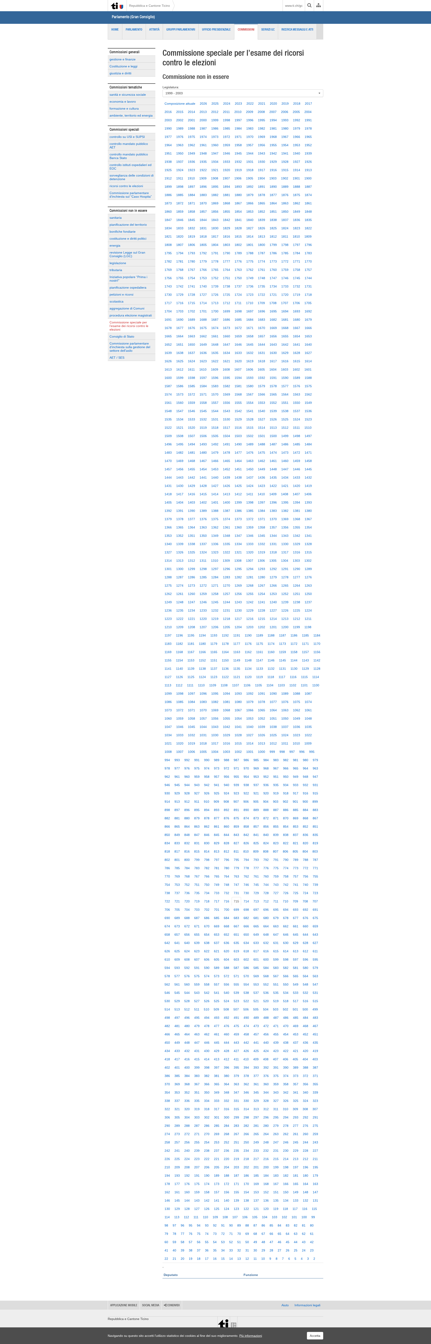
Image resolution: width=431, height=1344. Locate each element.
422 (285, 1051)
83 (287, 1225)
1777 (226, 261)
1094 (226, 693)
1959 (226, 145)
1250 (308, 594)
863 (197, 826)
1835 (308, 220)
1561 (168, 403)
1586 (179, 386)
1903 (273, 178)
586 (246, 968)
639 (197, 943)
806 (285, 851)
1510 (308, 427)
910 (206, 801)
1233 (203, 610)
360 (266, 1084)
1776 (238, 261)
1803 (226, 245)
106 (245, 1217)
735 (197, 893)
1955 (273, 145)
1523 (308, 419)
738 (167, 893)
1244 (226, 602)
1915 (284, 170)
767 (197, 876)
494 (206, 1017)
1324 (203, 552)
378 (246, 1076)
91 (223, 1225)
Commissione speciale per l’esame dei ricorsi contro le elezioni (129, 326)
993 (177, 760)
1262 (168, 594)
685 (216, 918)
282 (246, 1125)
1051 (273, 718)
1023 (296, 735)
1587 (168, 386)
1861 (308, 203)
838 (285, 835)
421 (295, 1051)
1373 (238, 519)
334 (206, 1101)
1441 (203, 477)
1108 (224, 685)
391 (276, 1067)
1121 (236, 677)
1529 (238, 419)
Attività (154, 29)
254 (206, 1142)
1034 (168, 735)
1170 (316, 643)
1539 (273, 411)
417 (177, 1059)
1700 (214, 311)
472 (266, 1026)
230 (285, 1150)
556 (226, 984)
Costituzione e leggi (123, 66)
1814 (249, 236)
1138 (202, 668)
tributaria (116, 270)
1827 (249, 228)
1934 (214, 162)
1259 (203, 594)
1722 (261, 294)
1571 (203, 394)
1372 (249, 519)
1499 (284, 436)
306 (167, 1117)
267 (236, 1134)
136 (266, 1200)
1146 (271, 660)
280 (266, 1125)
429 (216, 1051)
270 (206, 1134)
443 (236, 1042)
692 (305, 909)
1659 (238, 336)
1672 (238, 328)
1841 (238, 220)
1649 (203, 344)
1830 (214, 228)
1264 (296, 585)
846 (206, 835)
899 (315, 801)
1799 (273, 245)
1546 (191, 411)
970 (246, 768)
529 (177, 1001)
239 (197, 1150)
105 (254, 1217)
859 (236, 826)
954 (246, 776)
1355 (296, 527)
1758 (296, 270)
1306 (261, 560)
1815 (238, 236)
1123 (213, 677)
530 (167, 1001)
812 (226, 851)
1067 (238, 710)
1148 (248, 660)
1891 (261, 186)
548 (305, 984)
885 (295, 810)
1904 (261, 178)
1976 (179, 137)
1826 (261, 228)
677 (295, 918)
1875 (296, 195)
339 (315, 1092)
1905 (249, 178)
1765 (214, 270)
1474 (273, 452)
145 (177, 1200)
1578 (273, 386)
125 (216, 1209)
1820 (179, 236)
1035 (308, 727)
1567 (249, 394)
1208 (191, 627)
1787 (261, 253)
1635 (214, 353)
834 (167, 843)
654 (206, 934)
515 (315, 1001)
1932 (238, 162)
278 (285, 1125)
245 (295, 1142)
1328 (308, 544)
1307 (249, 560)
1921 (214, 170)
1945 (238, 153)
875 (236, 818)
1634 (226, 353)
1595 (226, 378)
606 (206, 959)
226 (167, 1159)
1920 (226, 170)
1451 (238, 469)
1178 (225, 643)
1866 (249, 203)
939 (236, 785)
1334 (238, 544)
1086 (168, 702)
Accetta (315, 1335)
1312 (191, 560)
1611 (191, 369)
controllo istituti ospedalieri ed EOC (131, 166)
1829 (226, 228)
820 (305, 843)
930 (167, 793)
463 (197, 1034)
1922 (203, 170)
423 (276, 1051)
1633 (238, 353)
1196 (179, 635)
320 (187, 1109)
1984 (238, 128)
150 (285, 1192)
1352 (179, 535)
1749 (249, 278)
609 (177, 959)
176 (187, 1184)
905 (256, 801)
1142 (316, 660)
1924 (179, 170)
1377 (191, 519)
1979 (296, 128)
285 (216, 1125)
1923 (191, 170)
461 (216, 1034)
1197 (168, 635)
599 (276, 959)
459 (236, 1034)
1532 (203, 419)
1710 (249, 303)
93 (207, 1225)
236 (226, 1150)
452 (305, 1034)
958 (206, 776)
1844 (203, 220)
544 (187, 993)
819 (315, 843)
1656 (273, 336)
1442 (191, 477)
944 (187, 785)
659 (315, 926)
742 (285, 884)
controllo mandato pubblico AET (129, 145)
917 (295, 793)
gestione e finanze (123, 59)
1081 (226, 702)
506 (246, 1009)
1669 (273, 328)
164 (305, 1184)
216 (266, 1159)
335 (197, 1101)
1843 (214, 220)
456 (266, 1034)
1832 (191, 228)
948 (305, 776)
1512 (284, 427)
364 (226, 1084)
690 (167, 918)
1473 (284, 452)
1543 (226, 411)
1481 (191, 452)
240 (187, 1150)
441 (256, 1042)
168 (266, 1184)
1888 (296, 186)
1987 (203, 128)
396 (226, 1067)
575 (197, 976)
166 (285, 1184)
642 (167, 943)
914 (167, 801)
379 (236, 1076)
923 (236, 793)
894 (206, 810)
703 (197, 909)
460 (226, 1034)
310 (285, 1109)
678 (285, 918)
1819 (191, 236)
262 (285, 1134)
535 (276, 993)
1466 (214, 461)
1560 (179, 403)
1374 (226, 519)
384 (187, 1076)
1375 (214, 519)
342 (285, 1092)
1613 (168, 369)
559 (197, 984)
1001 (249, 752)
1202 (261, 627)
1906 (238, 178)
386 (167, 1076)
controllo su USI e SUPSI (127, 137)
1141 (168, 668)
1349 (214, 535)
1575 (308, 386)
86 (263, 1225)
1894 (226, 186)
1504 (226, 436)
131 (315, 1200)
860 (226, 826)
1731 (308, 286)
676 (305, 918)
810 (246, 851)
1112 (179, 685)
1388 (214, 511)
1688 (203, 319)
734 (206, 893)
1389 (203, 511)
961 (177, 776)
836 (305, 835)
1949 (191, 153)
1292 (273, 569)
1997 (238, 120)
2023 (238, 103)
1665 (168, 336)
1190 (248, 635)
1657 (261, 336)
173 (216, 1184)
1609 (214, 369)
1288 (168, 577)
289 (177, 1125)
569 (256, 976)
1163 (236, 652)
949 (295, 776)
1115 (304, 677)
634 (246, 943)
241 (177, 1150)
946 (167, 785)
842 (246, 835)
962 (167, 776)
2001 (191, 120)
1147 (259, 660)
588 (226, 968)
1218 (226, 619)
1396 (273, 502)
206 (206, 1167)
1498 (296, 436)
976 (187, 768)
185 (256, 1175)
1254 (261, 594)
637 (216, 943)
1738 (226, 286)
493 (216, 1017)
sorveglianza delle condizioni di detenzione (132, 177)
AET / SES (117, 357)
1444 (168, 477)
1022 (308, 735)
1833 (179, 228)
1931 (249, 162)
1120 (248, 677)
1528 (249, 419)
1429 (191, 486)
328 (266, 1101)
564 (305, 976)
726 (285, 893)
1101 (304, 685)
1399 (238, 502)
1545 (203, 411)
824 (266, 843)
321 (177, 1109)
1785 (284, 253)
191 (197, 1175)
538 (246, 993)
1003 (226, 752)
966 (285, 768)
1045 (191, 727)
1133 (259, 668)
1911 (179, 178)
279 (276, 1125)
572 (226, 976)
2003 (168, 120)
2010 (238, 112)
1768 (179, 270)
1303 (296, 560)
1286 (191, 577)
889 (256, 810)
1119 (259, 677)
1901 (296, 178)
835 (315, 835)
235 (236, 1150)
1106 (247, 685)
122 (246, 1209)
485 (295, 1017)
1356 (284, 527)
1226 (284, 610)
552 (266, 984)
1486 (284, 444)
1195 (190, 635)
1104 (269, 685)
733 (216, 893)
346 (246, 1092)
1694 (284, 311)
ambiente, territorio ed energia (131, 115)
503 (275, 1009)
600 (266, 959)
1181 (190, 643)
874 (246, 818)
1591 (273, 378)
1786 (273, 253)
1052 (261, 718)
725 (295, 893)
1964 (168, 145)
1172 (293, 643)
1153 (190, 660)
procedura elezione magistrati (131, 315)
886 (285, 810)
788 (305, 860)
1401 (214, 502)
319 (197, 1109)
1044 (203, 727)
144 (187, 1200)
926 (206, 793)
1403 (191, 502)
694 (285, 909)
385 (177, 1076)
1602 (296, 369)
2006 (284, 112)
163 (315, 1184)
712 (266, 901)
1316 (296, 552)
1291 (284, 569)
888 (266, 810)
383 (197, 1076)
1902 (284, 178)
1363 (203, 527)
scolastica (116, 301)
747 (236, 884)
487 (276, 1017)
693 (295, 909)
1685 (238, 319)
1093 (238, 693)
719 (197, 901)
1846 (179, 220)
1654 (296, 336)
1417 (179, 494)
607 (197, 959)
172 (226, 1184)
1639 (168, 353)
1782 (168, 261)
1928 (284, 162)
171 (236, 1184)
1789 (238, 253)
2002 (179, 120)
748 (226, 884)
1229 (249, 610)
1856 (214, 211)
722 (167, 901)
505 (256, 1009)
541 (216, 993)
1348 (226, 535)
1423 (261, 486)
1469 (179, 461)
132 (305, 1200)
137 (256, 1200)
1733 (284, 286)
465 (177, 1034)
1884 (191, 195)
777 (256, 868)
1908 (214, 178)
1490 (238, 444)
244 (305, 1142)
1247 (191, 602)
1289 (308, 569)
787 (315, 860)
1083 (203, 702)
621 (216, 951)
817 (177, 851)
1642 (284, 344)
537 (256, 993)
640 (187, 943)
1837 (284, 220)
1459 (296, 461)
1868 (226, 203)
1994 (273, 120)
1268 (249, 585)
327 (276, 1101)
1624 (191, 361)
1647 (226, 344)
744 (266, 884)
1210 (168, 627)
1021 (168, 743)
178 (167, 1184)
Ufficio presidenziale (216, 29)
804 (305, 851)
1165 (213, 652)
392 (266, 1067)
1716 (179, 303)
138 (246, 1200)
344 (266, 1092)
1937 (179, 162)
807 (275, 851)
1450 (249, 469)
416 (187, 1059)
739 (315, 884)
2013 (203, 112)
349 (216, 1092)
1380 (308, 511)
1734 (273, 286)
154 (246, 1192)
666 (246, 926)
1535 (168, 419)
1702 (191, 311)
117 (295, 1209)
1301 (168, 569)
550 (285, 984)
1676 (191, 328)
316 (226, 1109)
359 (276, 1084)
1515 (249, 427)
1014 (249, 743)
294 (285, 1117)
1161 (259, 652)
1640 (308, 344)
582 (285, 968)
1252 (284, 594)
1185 (305, 635)
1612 (179, 369)
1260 (191, 594)
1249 (168, 602)
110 (205, 1217)
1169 (168, 652)
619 (236, 951)
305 (177, 1117)
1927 (296, 162)
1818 (203, 236)
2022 (250, 103)
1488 (261, 444)
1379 (168, 519)
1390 (191, 511)
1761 (261, 270)
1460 (284, 461)
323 (315, 1101)
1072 (179, 710)
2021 (261, 103)
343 (276, 1092)
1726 (214, 294)
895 (197, 810)
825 (256, 843)
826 (246, 843)
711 (275, 901)
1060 (168, 718)
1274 (179, 585)
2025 (215, 103)
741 (295, 884)
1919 (238, 170)
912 (187, 801)
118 (285, 1209)
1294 (249, 569)
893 (216, 810)
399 (197, 1067)
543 (197, 993)
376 (266, 1076)
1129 (305, 668)
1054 (238, 718)
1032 (191, 735)
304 (187, 1117)
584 (266, 968)
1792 (203, 253)
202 (246, 1167)
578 (167, 976)
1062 (296, 710)
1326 (179, 552)
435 (315, 1042)
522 (246, 1001)
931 (315, 785)
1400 (226, 502)
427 (236, 1051)
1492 (214, 444)
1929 (273, 162)
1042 (226, 727)
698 (246, 909)
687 (197, 918)
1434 (284, 477)
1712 (226, 303)
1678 (168, 328)
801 (177, 860)
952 (266, 776)
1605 (261, 369)
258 (167, 1142)
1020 (179, 743)
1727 (203, 294)
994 (167, 760)
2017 (308, 103)
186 (246, 1175)
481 (177, 1026)
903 (275, 801)
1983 (249, 128)
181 (295, 1175)
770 (167, 876)
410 (246, 1059)
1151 (213, 660)
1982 (261, 128)
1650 (191, 344)
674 (167, 926)
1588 (308, 378)
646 (285, 934)
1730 (168, 294)
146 (167, 1200)
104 (264, 1217)
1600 (168, 378)
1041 (238, 727)
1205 (226, 627)
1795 (168, 253)
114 (167, 1217)
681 (256, 918)
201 (256, 1167)
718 (206, 901)
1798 (284, 245)
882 (167, 818)
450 (167, 1042)
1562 (308, 394)
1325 (191, 552)
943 (197, 785)
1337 (203, 544)
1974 (203, 137)
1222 (179, 619)
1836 (296, 220)
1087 (308, 693)
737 (177, 893)
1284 (214, 577)
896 (187, 810)
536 (266, 993)
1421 (284, 486)
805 (295, 851)
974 (206, 768)
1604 (273, 369)
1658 (249, 336)
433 (177, 1051)
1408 (284, 494)
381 (216, 1076)
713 (256, 901)
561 (177, 984)
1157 (305, 652)
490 (246, 1017)
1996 (249, 120)
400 (187, 1067)
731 (236, 893)
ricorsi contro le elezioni (126, 186)
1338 (191, 544)
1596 (214, 378)
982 (285, 760)
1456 (179, 469)
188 (226, 1175)
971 (236, 768)
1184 (316, 635)
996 (302, 752)
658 (167, 934)
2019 (285, 103)
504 (265, 1009)
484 (305, 1017)
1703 (179, 311)
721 (177, 901)
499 (315, 1009)
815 (197, 851)
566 (285, 976)
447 (197, 1042)
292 (305, 1117)
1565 (273, 394)
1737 (238, 286)
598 (285, 959)
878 (206, 818)
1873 (168, 203)
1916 (273, 170)
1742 (179, 286)
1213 (284, 619)
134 (285, 1200)
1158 (293, 652)
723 (315, 893)
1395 (284, 502)
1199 (296, 627)
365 (216, 1084)
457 (256, 1034)
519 (276, 1001)
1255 (249, 594)
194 (167, 1175)
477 (216, 1026)
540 (226, 993)
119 (275, 1209)
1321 (238, 552)
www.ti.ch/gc (294, 5)
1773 (273, 261)
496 (187, 1017)
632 (266, 943)
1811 (284, 236)
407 (275, 1059)
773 (295, 868)
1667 (296, 328)
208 (187, 1167)
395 (236, 1067)
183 (276, 1175)
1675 (203, 328)
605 (216, 959)
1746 (284, 278)
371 (315, 1076)
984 (266, 760)
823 (276, 843)
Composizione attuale (180, 103)
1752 (214, 278)
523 (236, 1001)
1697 (249, 311)
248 (266, 1142)
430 (206, 1051)
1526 (273, 419)
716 (226, 901)
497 (177, 1017)
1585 (191, 386)
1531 (214, 419)
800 (187, 860)
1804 (214, 245)
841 (256, 835)
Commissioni (246, 29)
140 (226, 1200)
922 (246, 793)
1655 (284, 336)
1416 (191, 494)
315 (236, 1109)
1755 (179, 278)
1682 (273, 319)
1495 (179, 444)
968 (266, 768)
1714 (203, 303)
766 (206, 876)
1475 (261, 452)
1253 (273, 594)
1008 (168, 752)
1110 (201, 685)
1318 (273, 552)
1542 (238, 411)
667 (236, 926)
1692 (308, 311)
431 (197, 1051)
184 (266, 1175)
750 (206, 884)
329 (256, 1101)
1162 (248, 652)
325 (295, 1101)
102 (284, 1217)
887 (276, 810)
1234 (191, 610)
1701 (203, 311)
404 (305, 1059)
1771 (296, 261)
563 (315, 976)
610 (167, 959)
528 (187, 1001)
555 (236, 984)
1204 (238, 627)
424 (266, 1051)
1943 (261, 153)
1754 (191, 278)
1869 (214, 203)
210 (167, 1167)
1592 (261, 378)
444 (226, 1042)
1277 (296, 577)
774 (285, 868)
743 (276, 884)
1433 (296, 477)
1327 (168, 552)
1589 (296, 378)
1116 (293, 677)
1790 (226, 253)
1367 (308, 519)
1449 (261, 469)
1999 (214, 120)
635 (236, 943)
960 (187, 776)
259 (315, 1134)
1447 (284, 469)
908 (226, 801)
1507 (191, 436)
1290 (296, 569)
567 (276, 976)
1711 (238, 303)
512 (187, 1009)
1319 (261, 552)
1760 (273, 270)
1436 (261, 477)
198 (285, 1167)
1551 (284, 403)
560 (187, 984)
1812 (273, 236)
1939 (308, 153)
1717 (168, 303)
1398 (249, 502)
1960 (214, 145)
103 (274, 1217)
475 (236, 1026)
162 (167, 1192)
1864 (273, 203)
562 (167, 984)
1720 (284, 294)
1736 (249, 286)
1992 (296, 120)
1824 (284, 228)
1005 (203, 752)
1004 (214, 752)
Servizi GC (268, 29)
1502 (249, 436)
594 (167, 968)
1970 (249, 137)
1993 (284, 120)
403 (315, 1059)
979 (315, 760)
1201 (273, 627)
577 (177, 976)
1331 (273, 544)
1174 (271, 643)
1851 (273, 211)
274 (167, 1134)
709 (295, 901)
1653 (308, 336)
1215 (261, 619)
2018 (296, 103)
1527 (261, 419)
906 (246, 801)
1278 (284, 577)
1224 (308, 610)
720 (187, 901)
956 (226, 776)
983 (276, 760)
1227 (273, 610)
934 (285, 785)
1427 (214, 486)
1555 (238, 403)
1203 (249, 627)
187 (236, 1175)
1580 (249, 386)
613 (295, 951)
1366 (168, 527)
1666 (308, 328)
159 (197, 1192)
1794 (179, 253)
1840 (249, 220)
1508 (179, 436)
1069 (214, 710)
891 (236, 810)
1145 (282, 660)
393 (256, 1067)
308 (305, 1109)
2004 (308, 112)
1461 (273, 461)
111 (196, 1217)
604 (226, 959)
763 (236, 876)
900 (305, 801)
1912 (168, 178)
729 (256, 893)
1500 (273, 436)
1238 (296, 602)
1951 (168, 153)
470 (285, 1026)
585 (256, 968)
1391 (179, 511)
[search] (309, 5)
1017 (214, 743)
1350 (203, 535)
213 (295, 1159)
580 (305, 968)
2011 (226, 112)
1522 (168, 427)
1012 (273, 743)
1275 (168, 585)
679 (276, 918)
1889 (284, 186)
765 (216, 876)
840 (266, 835)
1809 (308, 236)
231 (276, 1150)
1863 (284, 203)
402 (167, 1067)
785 (177, 868)
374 (285, 1076)
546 (167, 993)
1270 (226, 585)
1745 (296, 278)
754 (167, 884)
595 (315, 959)
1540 (261, 411)
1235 (179, 610)
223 (197, 1159)
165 (295, 1184)
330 (246, 1101)
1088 (296, 693)
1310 (214, 560)
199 (276, 1167)
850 (167, 835)
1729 (179, 294)
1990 (168, 128)
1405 (168, 502)
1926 (308, 162)
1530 (226, 419)
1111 (190, 685)
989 (216, 760)
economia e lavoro (123, 101)
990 (206, 760)
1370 (273, 519)
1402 (203, 502)
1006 (191, 752)
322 (167, 1109)
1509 (168, 436)
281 (256, 1125)
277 (295, 1125)
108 (225, 1217)
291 (315, 1117)
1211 (308, 619)
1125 (190, 677)
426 (246, 1051)
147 (315, 1192)
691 (315, 909)
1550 (296, 403)
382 (206, 1076)
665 (256, 926)
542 (206, 993)
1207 (203, 627)
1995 (261, 120)
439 (276, 1042)
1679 (308, 319)
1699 (226, 311)
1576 (296, 386)
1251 (296, 594)
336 (187, 1101)
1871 (191, 203)
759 (276, 876)
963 (315, 768)
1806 (191, 245)
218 (246, 1159)
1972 (226, 137)
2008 (261, 112)
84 (279, 1225)
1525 (284, 419)
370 (167, 1084)
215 (276, 1159)
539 (236, 993)
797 (216, 860)
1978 (308, 128)
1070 (203, 710)
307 (315, 1109)
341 (295, 1092)
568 (266, 976)
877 (216, 818)
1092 (249, 693)
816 (187, 851)
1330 (284, 544)
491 (236, 1017)
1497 (308, 436)
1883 (203, 195)
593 (177, 968)
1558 (203, 403)
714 (246, 901)
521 (256, 1001)
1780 (191, 261)
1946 (226, 153)
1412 (238, 494)
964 (305, 768)
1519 (203, 427)
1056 (214, 718)
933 (295, 785)
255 (197, 1142)
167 (276, 1184)
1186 (293, 635)
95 (190, 1225)
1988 (191, 128)
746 (246, 884)
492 (226, 1017)
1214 (273, 619)
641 (177, 943)
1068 (226, 710)
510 (206, 1009)
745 (256, 884)
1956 (261, 145)
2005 (296, 112)
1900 (308, 178)
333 (216, 1101)
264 (266, 1134)
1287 (179, 577)
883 (315, 810)
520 (266, 1001)
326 (285, 1101)
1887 (308, 186)
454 (285, 1034)
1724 (238, 294)
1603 (284, 369)
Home (115, 29)
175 (197, 1184)
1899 (168, 186)
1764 (226, 270)
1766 (203, 270)
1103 (281, 685)
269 (216, 1134)
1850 (284, 211)
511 (196, 1009)
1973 (214, 137)
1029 (226, 735)
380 (226, 1076)
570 (246, 976)
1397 (261, 502)
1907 (226, 178)
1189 (259, 635)
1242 (249, 602)
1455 (191, 469)
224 (187, 1159)
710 (285, 901)
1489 (249, 444)
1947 (214, 153)
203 (236, 1167)
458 (246, 1034)
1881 (226, 195)
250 (246, 1142)
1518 (214, 427)
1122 (225, 677)
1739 (214, 286)
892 (226, 810)
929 (177, 793)
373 (295, 1076)
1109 (212, 685)
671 (197, 926)
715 (236, 901)
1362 (214, 527)
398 (206, 1067)
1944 (249, 153)
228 (305, 1150)
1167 (190, 652)
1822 (308, 228)
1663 (191, 336)
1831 (203, 228)
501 (295, 1009)
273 (177, 1134)
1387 (226, 511)
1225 (296, 610)
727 (276, 893)
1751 (226, 278)
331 (236, 1101)
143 (197, 1200)
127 (197, 1209)
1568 (238, 394)
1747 (273, 278)
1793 (191, 253)
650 (246, 934)
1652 (168, 344)
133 (295, 1200)
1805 (203, 245)
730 (246, 893)
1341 (308, 535)
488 (266, 1017)
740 (305, 884)
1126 (179, 677)
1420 (296, 486)
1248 (179, 602)
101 (294, 1217)
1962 (191, 145)
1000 (261, 752)
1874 (308, 195)
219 (236, 1159)
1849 (296, 211)
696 (266, 909)
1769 (168, 270)
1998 (226, 120)
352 (187, 1092)
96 (182, 1225)
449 (177, 1042)
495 (197, 1017)
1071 (191, 710)
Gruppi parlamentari (180, 29)
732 (226, 893)
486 (285, 1017)
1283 (226, 577)
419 (315, 1051)
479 (197, 1026)
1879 (249, 195)
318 (206, 1109)
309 (295, 1109)
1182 (179, 643)
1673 (226, 328)
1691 (168, 319)
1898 (179, 186)
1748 (261, 278)
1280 (261, 577)
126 (206, 1209)
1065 (261, 710)
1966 (296, 137)
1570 (214, 394)
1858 (191, 211)
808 (265, 851)
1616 (284, 361)
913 (177, 801)
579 (315, 968)
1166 (202, 652)
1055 (226, 718)
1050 (284, 718)
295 (276, 1117)
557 (216, 984)
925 (216, 793)
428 (226, 1051)
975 (197, 768)
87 (255, 1225)
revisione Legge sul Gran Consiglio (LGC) (127, 254)
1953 (296, 145)
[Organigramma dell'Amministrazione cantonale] (318, 5)
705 (177, 909)
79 (166, 1234)
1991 (308, 120)
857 (256, 826)
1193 (213, 635)
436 (305, 1042)
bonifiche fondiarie (123, 231)
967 (276, 768)
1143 (305, 660)
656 (187, 934)
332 (226, 1101)
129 (177, 1209)
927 (197, 793)
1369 (284, 519)
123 (236, 1209)
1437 (249, 477)
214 (285, 1159)
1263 (308, 585)
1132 (271, 668)
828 (226, 843)
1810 (296, 236)
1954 (284, 145)
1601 (308, 369)
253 (216, 1142)
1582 (226, 386)
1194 (202, 635)
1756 (168, 278)
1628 (296, 353)
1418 (168, 494)
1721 (273, 294)
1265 (284, 585)
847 (197, 835)
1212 (296, 619)
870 (285, 818)
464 (187, 1034)
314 (246, 1109)
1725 (226, 294)
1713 (214, 303)
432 (187, 1051)
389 (295, 1067)
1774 (261, 261)
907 (236, 801)
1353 (168, 535)
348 (226, 1092)
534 (285, 993)
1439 (226, 477)
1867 (238, 203)
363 (236, 1084)
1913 (308, 170)
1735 (261, 286)
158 (206, 1192)
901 (295, 801)
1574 (168, 394)
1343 (284, 535)
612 (305, 951)
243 (315, 1142)
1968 (273, 137)
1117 (282, 677)
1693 (296, 311)
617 (256, 951)
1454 (203, 469)
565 (295, 976)
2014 (191, 112)
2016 (168, 112)
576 (187, 976)
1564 (284, 394)
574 (206, 976)
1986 (214, 128)
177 (177, 1184)
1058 (191, 718)
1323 (214, 552)
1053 (249, 718)
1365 (179, 527)
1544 (214, 411)
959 (197, 776)
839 (276, 835)
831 (197, 843)
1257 (226, 594)
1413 (226, 494)
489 (256, 1017)
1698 (238, 311)
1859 (179, 211)
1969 (261, 137)
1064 (273, 710)
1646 (238, 344)
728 (266, 893)
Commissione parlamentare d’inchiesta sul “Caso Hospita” (131, 194)
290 (167, 1125)
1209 (179, 627)
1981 (273, 128)
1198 (307, 627)
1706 (296, 303)
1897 (191, 186)
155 (236, 1192)
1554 (249, 403)
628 (305, 943)
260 (305, 1134)
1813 (261, 236)
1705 (308, 303)
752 (187, 884)
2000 (203, 120)
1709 (261, 303)
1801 (249, 245)
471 (276, 1026)
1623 (203, 361)
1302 (308, 560)
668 (226, 926)
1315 (308, 552)
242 (167, 1150)
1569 (226, 394)
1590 (284, 378)
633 (256, 943)
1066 (249, 710)
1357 (273, 527)
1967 (284, 137)
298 (246, 1117)
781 (216, 868)
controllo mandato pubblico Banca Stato (129, 156)
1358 (261, 527)
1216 (249, 619)
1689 (191, 319)
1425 (238, 486)
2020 (273, 103)
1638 (179, 353)
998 (282, 752)
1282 (238, 577)
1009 (308, 743)
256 (187, 1142)
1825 (273, 228)
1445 (308, 469)
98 (166, 1225)
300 (226, 1117)
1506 (203, 436)
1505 (214, 436)
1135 (236, 668)
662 (285, 926)
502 (285, 1009)
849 (177, 835)
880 (187, 818)
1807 (179, 245)
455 (276, 1034)
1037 (284, 727)
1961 (203, 145)
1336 (214, 544)
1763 (238, 270)
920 (266, 793)
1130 (293, 668)
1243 (238, 602)
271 (197, 1134)
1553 (261, 403)
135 (276, 1200)
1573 (179, 394)
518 (285, 1001)
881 (177, 818)
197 (295, 1167)
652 (226, 934)
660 (305, 926)
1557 (214, 403)
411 (236, 1059)
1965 (308, 137)
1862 (296, 203)
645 (295, 934)
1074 (308, 702)
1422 (273, 486)
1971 (238, 137)
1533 (191, 419)
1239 (284, 602)
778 (246, 868)
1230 (238, 610)
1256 (238, 594)
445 (216, 1042)
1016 (226, 743)
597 (295, 959)
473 (256, 1026)
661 (295, 926)
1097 (191, 693)
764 (226, 876)
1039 (261, 727)
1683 (261, 319)
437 (295, 1042)
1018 (203, 743)
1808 (168, 245)
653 (216, 934)
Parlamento (134, 29)
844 (226, 835)
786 (167, 868)
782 (206, 868)
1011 (284, 743)
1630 (273, 353)
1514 (261, 427)
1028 (238, 735)
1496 (168, 444)
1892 (249, 186)
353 (177, 1092)
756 (305, 876)
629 (295, 943)
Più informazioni (250, 1335)
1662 (203, 336)
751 (197, 884)
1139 (190, 668)
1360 (238, 527)
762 (246, 876)
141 (216, 1200)
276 (305, 1125)
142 (206, 1200)
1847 (168, 220)
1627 (308, 353)
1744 (308, 278)
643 (315, 934)
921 (256, 793)
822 (285, 843)
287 (197, 1125)
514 (167, 1009)
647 (276, 934)
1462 (261, 461)
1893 (238, 186)
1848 (308, 211)
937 (256, 785)
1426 (226, 486)
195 (315, 1167)
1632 (249, 353)
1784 (296, 253)
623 (197, 951)
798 (206, 860)
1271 (214, 585)
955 (236, 776)
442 (246, 1042)
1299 (191, 569)
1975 (191, 137)
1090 (273, 693)
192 (187, 1175)
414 (206, 1059)
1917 (261, 170)
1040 (249, 727)
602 (246, 959)
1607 (238, 369)
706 (167, 909)
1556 (226, 403)
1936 (191, 162)
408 (265, 1059)
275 (315, 1125)
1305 (273, 560)
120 (266, 1209)
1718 (308, 294)
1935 (203, 162)
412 (226, 1059)
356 (305, 1084)
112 (186, 1217)
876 (226, 818)
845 (216, 835)
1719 (296, 294)
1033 (179, 735)
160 (187, 1192)
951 (276, 776)
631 (276, 943)
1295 (238, 569)
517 (295, 1001)
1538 (284, 411)
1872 (179, 203)
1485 (296, 444)
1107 (235, 685)
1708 (273, 303)
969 (256, 768)
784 (187, 868)
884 (305, 810)
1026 (261, 735)
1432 (308, 477)
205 (216, 1167)
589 (216, 968)
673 (177, 926)
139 (236, 1200)
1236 (168, 610)
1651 (179, 344)
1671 (249, 328)
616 (266, 951)
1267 (261, 585)
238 (206, 1150)
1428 (203, 486)
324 (305, 1101)
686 (206, 918)
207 (197, 1167)
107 (235, 1217)
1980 (284, 128)
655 (197, 934)
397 (216, 1067)
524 (226, 1001)
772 (305, 868)
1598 (191, 378)
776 (266, 868)
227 (315, 1150)
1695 (273, 311)
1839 (261, 220)
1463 (249, 461)
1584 (203, 386)
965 (295, 768)
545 (177, 993)
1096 (203, 693)
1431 (168, 486)
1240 (273, 602)
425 (256, 1051)
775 (276, 868)
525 (216, 1001)
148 (305, 1192)
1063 (284, 710)
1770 (308, 261)
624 (187, 951)
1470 (168, 461)
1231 (226, 610)
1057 (203, 718)
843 (236, 835)
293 (295, 1117)
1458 (308, 461)
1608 (226, 369)
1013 (261, 743)
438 (285, 1042)
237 (216, 1150)
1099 (168, 693)
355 (315, 1084)
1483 (168, 452)
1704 (168, 311)
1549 (308, 403)
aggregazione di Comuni (127, 308)
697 (256, 909)
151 (276, 1192)
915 (315, 793)
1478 (226, 452)
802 (167, 860)
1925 (168, 170)
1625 (179, 361)
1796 (308, 245)
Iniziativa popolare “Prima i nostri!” (128, 278)
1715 (191, 303)
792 (266, 860)
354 (167, 1092)
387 (315, 1067)
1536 (308, 411)
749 (216, 884)
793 (256, 860)
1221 (191, 619)
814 (206, 851)
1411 (249, 494)
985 (256, 760)
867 (315, 818)
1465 (226, 461)
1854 (238, 211)
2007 (273, 112)
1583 (214, 386)
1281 (249, 577)
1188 (271, 635)
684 (226, 918)
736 (187, 893)
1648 (214, 344)
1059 (179, 718)
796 (226, 860)
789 (295, 860)
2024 (226, 103)
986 (246, 760)
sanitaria (116, 217)
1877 (273, 195)
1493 (203, 444)
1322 (226, 552)
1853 (249, 211)
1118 (270, 677)
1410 (261, 494)
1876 (284, 195)
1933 (226, 162)
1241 (261, 602)
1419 (308, 486)
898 (167, 810)
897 (177, 810)
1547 (179, 411)
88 (247, 1225)
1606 (249, 369)
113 (176, 1217)
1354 (308, 527)
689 (177, 918)
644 (305, 934)
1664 (179, 336)
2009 (249, 112)
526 (206, 1001)
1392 (168, 511)
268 (226, 1134)
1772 (284, 261)
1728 (191, 294)
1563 (296, 394)
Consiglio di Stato (122, 336)
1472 (296, 452)
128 (187, 1209)
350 (206, 1092)
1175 (259, 643)
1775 (249, 261)
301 (216, 1117)
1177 (236, 643)
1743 (168, 286)
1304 (284, 560)
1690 (179, 319)
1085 (179, 702)
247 (276, 1142)
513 (177, 1009)
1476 (249, 452)
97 (174, 1225)
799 (197, 860)
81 (304, 1225)
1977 (168, 137)
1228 (261, 610)
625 (177, 951)
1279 (273, 577)
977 (177, 768)
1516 (238, 427)
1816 (226, 236)
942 (206, 785)
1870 (203, 203)
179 (315, 1175)
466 (167, 1034)
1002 (238, 752)
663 (276, 926)
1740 (203, 286)
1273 (191, 585)
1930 (261, 162)
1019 (191, 743)
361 (256, 1084)
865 (177, 826)
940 (226, 785)
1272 (203, 585)
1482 (179, 452)
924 (226, 793)
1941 (284, 153)
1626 (168, 361)
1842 (226, 220)
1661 (214, 336)
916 (305, 793)
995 (311, 752)
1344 (273, 535)
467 (315, 1026)
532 (305, 993)
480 (187, 1026)
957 (216, 776)
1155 (168, 660)
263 (276, 1134)
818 (167, 851)
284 (226, 1125)
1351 (191, 535)
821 (295, 843)
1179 (213, 643)
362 (246, 1084)
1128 (316, 668)
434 (167, 1051)
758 (285, 876)
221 (216, 1159)
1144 (293, 660)
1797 (296, 245)
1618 (261, 361)
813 (216, 851)
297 (256, 1117)
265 (256, 1134)
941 (216, 785)
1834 (168, 228)
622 (206, 951)
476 (226, 1026)
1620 (238, 361)
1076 (284, 702)
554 (246, 984)
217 (256, 1159)
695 (276, 909)
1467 (203, 461)
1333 (249, 544)
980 (305, 760)
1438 (238, 477)
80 (312, 1225)
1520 (191, 427)
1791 (214, 253)
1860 (168, 211)
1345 (261, 535)
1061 (308, 710)
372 (305, 1076)
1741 (191, 286)
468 (305, 1026)
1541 (249, 411)
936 (266, 785)
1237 (308, 602)
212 (305, 1159)
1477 (238, 452)
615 (276, 951)
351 (197, 1092)
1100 (315, 685)
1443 (179, 477)
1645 (249, 344)
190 (206, 1175)
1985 (226, 128)
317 (216, 1109)
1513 (273, 427)
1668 (284, 328)
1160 (271, 652)
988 (226, 760)
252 (226, 1142)
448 (187, 1042)
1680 (296, 319)
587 (236, 968)
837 (295, 835)
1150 (225, 660)
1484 (308, 444)
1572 (191, 394)
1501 (261, 436)
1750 (238, 278)
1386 (238, 511)
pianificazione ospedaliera (128, 287)
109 (215, 1217)
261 (295, 1134)
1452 (226, 469)
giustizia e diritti (120, 73)
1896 (203, 186)
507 (236, 1009)
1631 (261, 353)
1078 (261, 702)
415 (197, 1059)
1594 (238, 378)
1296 (226, 569)
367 (197, 1084)
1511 (296, 427)
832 (187, 843)
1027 (249, 735)
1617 (273, 361)
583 (276, 968)
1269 (238, 585)
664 (266, 926)
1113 (168, 685)
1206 (214, 627)
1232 (214, 610)
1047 (168, 727)
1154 (179, 660)
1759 (284, 270)
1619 (249, 361)
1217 (238, 619)
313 (256, 1109)
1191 (236, 635)
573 (216, 976)
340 (305, 1092)
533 (295, 993)
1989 (179, 128)
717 (216, 901)
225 (177, 1159)
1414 (214, 494)
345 (256, 1092)
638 (206, 943)
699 (236, 909)
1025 (273, 735)
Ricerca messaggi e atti (297, 29)
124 (226, 1209)
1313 (179, 560)
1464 (238, 461)
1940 (296, 153)
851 (315, 826)
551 (276, 984)
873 (256, 818)
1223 (168, 619)
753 (177, 884)
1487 (273, 444)
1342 (296, 535)
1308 (238, 560)
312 (266, 1109)
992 (187, 760)
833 (177, 843)
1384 (261, 511)
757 (295, 876)
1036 (296, 727)
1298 (203, 569)
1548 (168, 411)
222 (206, 1159)
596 (305, 959)
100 (304, 1217)
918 (285, 793)
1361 (226, 527)
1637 (191, 353)
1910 (191, 178)
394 (246, 1067)
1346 (249, 535)
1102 (292, 685)
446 (206, 1042)
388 (305, 1067)
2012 (214, 112)
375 (276, 1076)
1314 (168, 560)
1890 (273, 186)
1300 (179, 569)
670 (206, 926)
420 (305, 1051)
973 (216, 768)
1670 (261, 328)
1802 (238, 245)
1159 (282, 652)
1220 (203, 619)
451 (315, 1034)
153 (256, 1192)
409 (256, 1059)
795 (236, 860)
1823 (296, 228)
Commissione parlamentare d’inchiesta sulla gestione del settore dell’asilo (130, 347)
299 (236, 1117)
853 (295, 826)
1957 (249, 145)
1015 (238, 743)
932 (305, 785)
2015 (179, 112)
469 (295, 1026)
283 (236, 1125)
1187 (282, 635)
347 (236, 1092)
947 (315, 776)
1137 (213, 668)
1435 (273, 477)
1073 (168, 710)
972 (226, 768)
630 (285, 943)
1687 (214, 319)
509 (216, 1009)
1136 (225, 668)
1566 (261, 394)
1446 (296, 469)
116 (304, 1209)
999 (272, 752)
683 (236, 918)
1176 (248, 643)
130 (167, 1209)
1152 (202, 660)
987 (236, 760)
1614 (308, 361)
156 (226, 1192)
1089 (284, 693)
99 (313, 1217)
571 (236, 976)
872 (266, 818)
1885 (179, 195)
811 (236, 851)
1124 (202, 677)
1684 (249, 319)
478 (206, 1026)
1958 (238, 145)
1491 (226, 444)
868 (305, 818)
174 (206, 1184)
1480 (203, 452)
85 (271, 1225)
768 (187, 876)
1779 (203, 261)
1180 (202, 643)
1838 (273, 220)
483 (315, 1017)
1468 (191, 461)
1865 (261, 203)
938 (246, 785)
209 (177, 1167)
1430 (179, 486)
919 (276, 793)
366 (206, 1084)
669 (216, 926)
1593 (249, 378)
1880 (238, 195)
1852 (261, 211)
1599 (179, 378)
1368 (296, 519)
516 (305, 1001)
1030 (214, 735)
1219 (214, 619)
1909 (203, 178)
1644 (261, 344)
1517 (226, 427)
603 (236, 959)
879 (197, 818)
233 (256, 1150)
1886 (168, 195)
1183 (168, 643)
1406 (308, 494)
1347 (238, 535)
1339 (179, 544)
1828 (238, 228)
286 (206, 1125)
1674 (214, 328)
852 (305, 826)
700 (226, 909)
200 (266, 1167)
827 (236, 843)
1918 (249, 170)
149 (295, 1192)
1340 (168, 544)
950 (285, 776)
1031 (203, 735)
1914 (296, 170)
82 (295, 1225)
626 (167, 951)
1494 (191, 444)
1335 (226, 544)
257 (177, 1142)
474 (246, 1026)
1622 (214, 361)
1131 (282, 668)
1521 (179, 427)
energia (115, 245)
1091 (261, 693)
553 (256, 984)
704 (187, 909)
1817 (214, 236)
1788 (249, 253)
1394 (296, 502)
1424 (249, 486)
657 (177, 934)
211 (315, 1159)
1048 (308, 718)
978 (167, 768)
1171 (305, 643)
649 (256, 934)
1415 (203, 494)
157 (216, 1192)
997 (292, 752)
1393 (308, 502)
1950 (179, 153)
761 (256, 876)
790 (285, 860)
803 (315, 851)
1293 (261, 569)
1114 (315, 677)
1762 (249, 270)
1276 (308, 577)
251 (236, 1142)
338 (167, 1101)
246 (285, 1142)
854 (285, 826)
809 (256, 851)
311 (275, 1109)
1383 (273, 511)
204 (226, 1167)
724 (305, 893)
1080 (238, 702)
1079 (249, 702)
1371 (261, 519)
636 (226, 943)
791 (276, 860)
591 (197, 968)
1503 (238, 436)
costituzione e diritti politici (128, 238)
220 (226, 1159)
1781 (179, 261)
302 (206, 1117)
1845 (191, 220)
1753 (203, 278)
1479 (214, 452)
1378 (179, 519)
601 (256, 959)
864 (187, 826)
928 (187, 793)
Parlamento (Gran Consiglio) (133, 16)
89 (239, 1225)
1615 (296, 361)
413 (216, 1059)
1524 (296, 419)
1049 (296, 718)
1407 (296, 494)
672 (187, 926)
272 (187, 1134)
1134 (248, 668)
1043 (214, 727)
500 (305, 1009)
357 (295, 1084)
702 (206, 909)
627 (315, 943)
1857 (203, 211)
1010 (296, 743)
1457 (168, 469)
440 (266, 1042)
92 (215, 1225)
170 (246, 1184)
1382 (284, 511)
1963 (179, 145)
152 (266, 1192)
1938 (168, 162)
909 (216, 801)
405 (295, 1059)
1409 (273, 494)
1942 (273, 153)
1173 (282, 643)
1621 (226, 361)
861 (216, 826)
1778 (214, 261)
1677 (179, 328)
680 (266, 918)
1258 (214, 594)
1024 (284, 735)
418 (167, 1059)
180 (305, 1175)
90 (231, 1225)
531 (315, 993)
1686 (226, 319)
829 (216, 843)
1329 (296, 544)
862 (206, 826)
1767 (191, 270)
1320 (249, 552)
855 (276, 826)
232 (266, 1150)
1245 (214, 602)
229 (295, 1150)
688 (187, 918)
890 (246, 810)
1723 (249, 294)
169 (256, 1184)
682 (246, 918)
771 (315, 868)
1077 (273, 702)
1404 (179, 502)
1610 (203, 369)
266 (246, 1134)
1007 (179, 752)
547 (315, 984)
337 (177, 1101)
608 (187, 959)
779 (236, 868)
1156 (316, 652)
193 (177, 1175)
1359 (249, 527)
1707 (284, 303)
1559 (191, 403)
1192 (225, 635)
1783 (308, 253)
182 (285, 1175)
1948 (203, 153)
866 (167, 826)
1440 (214, 477)
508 (226, 1009)
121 (256, 1209)
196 (305, 1167)
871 (276, 818)
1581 (238, 386)
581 (295, 968)
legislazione (118, 263)
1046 (179, 727)
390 (285, 1067)
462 (206, 1034)
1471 (308, 452)
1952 (308, 145)
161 (177, 1192)
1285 (203, 577)
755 (315, 876)
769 (177, 876)
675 (315, 918)
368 (187, 1084)
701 (216, 909)
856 (266, 826)
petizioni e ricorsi (121, 294)
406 (285, 1059)
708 (305, 901)
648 (266, 934)
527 (197, 1001)
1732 (296, 286)
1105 (258, 685)
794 (246, 860)
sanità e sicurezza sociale (128, 94)
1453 (214, 469)
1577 (284, 386)
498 (167, 1017)
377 (256, 1076)
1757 (308, 270)
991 (197, 760)
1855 (226, 211)
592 (187, 968)
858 (246, 826)
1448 (273, 469)
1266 (273, 585)
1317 (284, 552)
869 (295, 818)
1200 (284, 627)
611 (315, 951)
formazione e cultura (124, 108)
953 (256, 776)
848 (187, 835)
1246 (203, 602)
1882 (214, 195)
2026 (203, 103)
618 (246, 951)
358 (285, 1084)
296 (266, 1117)
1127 (168, 677)
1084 (191, 702)
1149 (236, 660)
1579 (261, 386)
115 (314, 1209)
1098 (179, 693)
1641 (296, 344)
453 (295, 1034)
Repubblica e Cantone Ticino (149, 5)
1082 (214, 702)
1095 (214, 693)
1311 (203, 560)
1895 (214, 186)
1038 (273, 727)
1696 (261, 311)
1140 (179, 668)
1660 (226, 336)
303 (197, 1117)
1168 (179, 652)
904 (265, 801)
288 (187, 1125)
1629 (284, 353)
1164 (225, 652)
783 (197, 868)
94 (198, 1225)
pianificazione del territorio (128, 224)
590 (206, 968)
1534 (179, 419)
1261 (179, 594)
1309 (226, 560)
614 (285, 951)
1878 (261, 195)
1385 (249, 511)
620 (226, 951)
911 (196, 801)
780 (226, 868)
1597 (203, 378)
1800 (261, 245)
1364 (191, 527)
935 (276, 785)
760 (266, 876)
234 (246, 1150)
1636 (203, 353)
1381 (296, 511)
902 (285, 801)
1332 (261, 544)
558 (206, 984)
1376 (203, 519)
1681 (284, 319)
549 (295, 984)
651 (236, 934)
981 (295, 760)
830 (206, 843)
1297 (214, 569)
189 (216, 1175)
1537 (296, 411)
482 (167, 1026)
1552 (273, 403)
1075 (296, 702)
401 (177, 1067)
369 (177, 1084)
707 (315, 901)
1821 (168, 236)
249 (256, 1142)
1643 (273, 344)
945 (177, 785)
